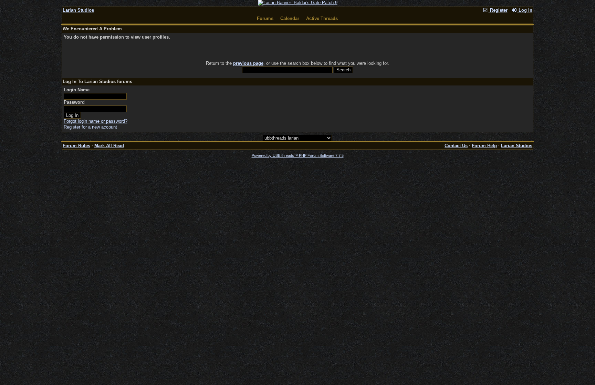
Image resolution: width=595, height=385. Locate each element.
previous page (248, 63)
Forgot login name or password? (95, 121)
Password (74, 102)
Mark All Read (109, 145)
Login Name (77, 89)
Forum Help (484, 145)
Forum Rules (76, 145)
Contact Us (456, 145)
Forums (265, 18)
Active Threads (322, 18)
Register (498, 10)
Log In (524, 10)
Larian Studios (78, 10)
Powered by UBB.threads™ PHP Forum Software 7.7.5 (298, 155)
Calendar (289, 18)
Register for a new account (90, 127)
